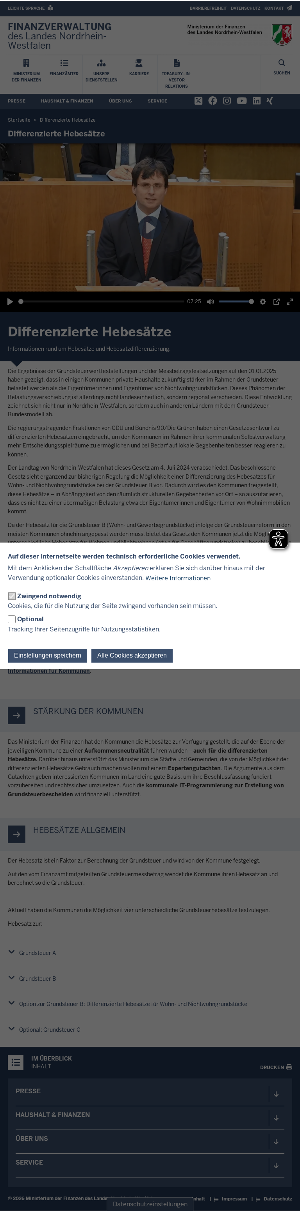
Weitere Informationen (178, 578)
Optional (30, 619)
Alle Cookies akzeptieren (132, 655)
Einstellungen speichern (47, 655)
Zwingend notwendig (49, 596)
